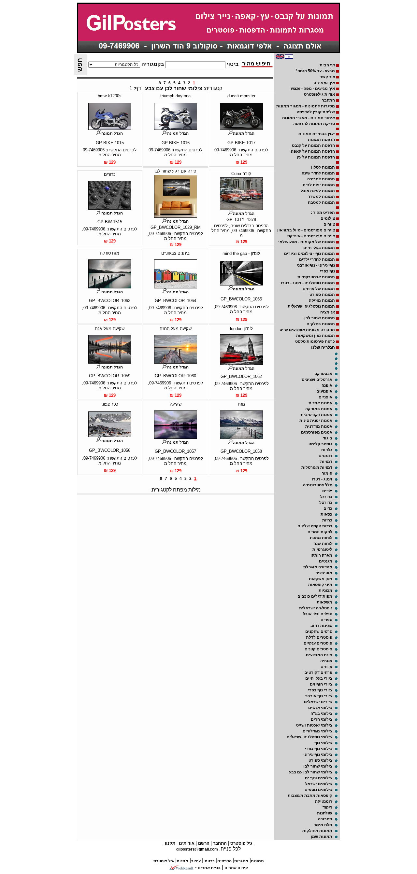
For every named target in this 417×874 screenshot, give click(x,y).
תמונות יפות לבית (319, 185)
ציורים (329, 224)
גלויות (326, 450)
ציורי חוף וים (321, 684)
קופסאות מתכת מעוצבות (310, 795)
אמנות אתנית (320, 403)
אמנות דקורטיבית (316, 414)
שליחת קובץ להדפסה (316, 112)
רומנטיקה (323, 801)
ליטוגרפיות (322, 549)
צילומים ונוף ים (318, 778)
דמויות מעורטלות (316, 467)
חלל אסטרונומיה (317, 485)
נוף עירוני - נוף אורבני (316, 265)
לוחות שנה (322, 543)
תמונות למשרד (321, 196)
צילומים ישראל (318, 784)
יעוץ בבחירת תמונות (316, 134)
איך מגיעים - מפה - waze (313, 88)
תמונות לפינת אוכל (318, 190)
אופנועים (324, 391)
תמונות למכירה (321, 179)
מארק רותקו (321, 555)
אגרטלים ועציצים (317, 379)
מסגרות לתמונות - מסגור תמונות (305, 106)
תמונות (257, 861)
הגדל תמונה (243, 133)
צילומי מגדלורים (317, 731)
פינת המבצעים (319, 655)
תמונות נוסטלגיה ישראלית (311, 306)
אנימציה (327, 312)
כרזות (327, 520)
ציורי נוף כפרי (320, 690)
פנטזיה (326, 661)
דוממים (325, 455)
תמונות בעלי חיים (319, 247)
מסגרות (241, 861)
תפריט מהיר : (323, 212)
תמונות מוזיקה (322, 300)
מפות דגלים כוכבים (314, 596)
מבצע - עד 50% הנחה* (315, 71)
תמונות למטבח (321, 202)
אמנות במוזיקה (318, 409)
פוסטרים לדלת (319, 637)
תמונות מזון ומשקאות (315, 335)
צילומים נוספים (318, 789)
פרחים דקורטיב (318, 672)
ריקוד (327, 807)
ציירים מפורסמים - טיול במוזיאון (306, 230)
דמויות (326, 461)
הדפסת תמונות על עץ (316, 157)
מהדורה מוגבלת (317, 567)
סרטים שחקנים (318, 631)
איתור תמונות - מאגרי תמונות (308, 118)
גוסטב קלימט (320, 444)
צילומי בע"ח (321, 713)
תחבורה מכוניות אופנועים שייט (307, 329)
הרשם (203, 843)
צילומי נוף (323, 743)
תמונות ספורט (322, 294)
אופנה (327, 385)
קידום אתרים (236, 868)
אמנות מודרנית (318, 426)
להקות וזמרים (320, 532)
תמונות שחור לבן (319, 318)
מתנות (182, 861)
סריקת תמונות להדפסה (314, 123)
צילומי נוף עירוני (317, 754)
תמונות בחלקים (321, 324)
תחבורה (325, 819)
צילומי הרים (321, 719)
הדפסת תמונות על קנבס (313, 145)
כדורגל (326, 496)
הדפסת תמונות (321, 139)
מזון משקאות (320, 578)
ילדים (327, 491)
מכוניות (325, 590)
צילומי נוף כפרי (318, 748)
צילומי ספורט (320, 760)
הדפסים (224, 861)
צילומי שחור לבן (317, 766)
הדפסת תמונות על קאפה (313, 151)
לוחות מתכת (321, 537)
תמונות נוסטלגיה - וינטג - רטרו (308, 283)
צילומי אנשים (320, 707)
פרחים (326, 666)
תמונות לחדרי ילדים (317, 259)
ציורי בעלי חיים (318, 678)
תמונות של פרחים (319, 288)
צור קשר (327, 77)
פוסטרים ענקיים (318, 643)
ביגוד (327, 438)
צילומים (328, 218)
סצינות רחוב (321, 625)
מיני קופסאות (320, 584)
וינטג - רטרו (322, 479)
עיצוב (196, 861)
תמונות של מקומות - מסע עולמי (306, 242)
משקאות (324, 602)
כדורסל (325, 502)
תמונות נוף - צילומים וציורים (309, 253)
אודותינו (186, 843)
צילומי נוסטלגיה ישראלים (309, 737)
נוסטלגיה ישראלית (315, 608)
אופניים (325, 397)
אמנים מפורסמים (316, 432)
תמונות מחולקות (317, 830)
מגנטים (325, 561)
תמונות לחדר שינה (318, 173)
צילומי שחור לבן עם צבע (310, 772)
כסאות (326, 514)
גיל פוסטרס (240, 843)
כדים (328, 508)
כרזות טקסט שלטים (314, 526)
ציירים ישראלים (318, 702)
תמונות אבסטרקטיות (316, 277)
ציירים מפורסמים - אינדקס (311, 236)
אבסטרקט (323, 373)
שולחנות (324, 813)
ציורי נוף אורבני (318, 696)
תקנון (169, 843)
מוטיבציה (323, 573)
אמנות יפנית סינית (315, 420)
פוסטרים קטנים (318, 649)
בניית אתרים (209, 868)
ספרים (326, 619)
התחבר (328, 100)
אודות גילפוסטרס (319, 94)
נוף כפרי (327, 271)
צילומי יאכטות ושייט (314, 725)
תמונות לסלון (323, 167)
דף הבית (327, 65)
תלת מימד (323, 825)
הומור (327, 473)
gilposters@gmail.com (197, 849)
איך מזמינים (324, 82)
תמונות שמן (321, 836)
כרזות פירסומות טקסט (315, 341)
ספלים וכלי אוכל (317, 614)
